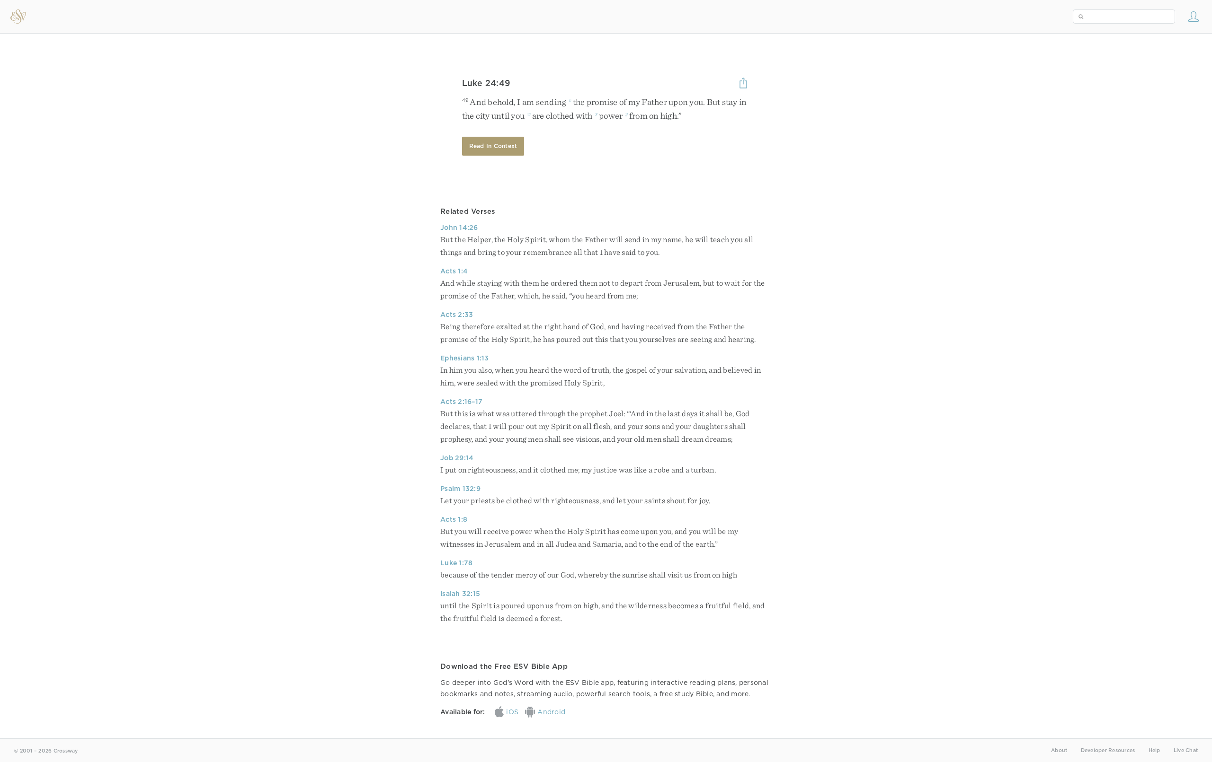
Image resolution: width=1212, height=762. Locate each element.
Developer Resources (1108, 750)
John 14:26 (459, 227)
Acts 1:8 (453, 519)
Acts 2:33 (456, 314)
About (1059, 750)
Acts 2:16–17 (461, 401)
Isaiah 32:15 (460, 593)
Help (1154, 750)
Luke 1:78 (456, 563)
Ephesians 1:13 (464, 358)
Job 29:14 (456, 458)
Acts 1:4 (454, 271)
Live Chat (1186, 750)
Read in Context (493, 145)
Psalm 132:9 (460, 488)
